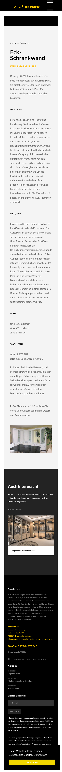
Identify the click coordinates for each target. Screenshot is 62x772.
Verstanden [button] (32, 762)
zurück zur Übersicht (19, 43)
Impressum (19, 659)
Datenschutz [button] (40, 755)
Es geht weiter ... (15, 673)
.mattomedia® (16, 652)
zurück (11, 509)
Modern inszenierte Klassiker (20, 681)
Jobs (28, 659)
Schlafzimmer (13, 688)
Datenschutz (39, 659)
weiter (19, 509)
